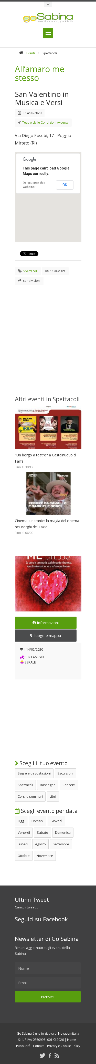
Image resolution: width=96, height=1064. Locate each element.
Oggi (21, 821)
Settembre (61, 844)
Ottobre (24, 855)
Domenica (63, 832)
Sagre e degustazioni (34, 773)
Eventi (30, 53)
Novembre (45, 855)
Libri (53, 796)
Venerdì (24, 832)
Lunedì (23, 844)
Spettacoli (25, 784)
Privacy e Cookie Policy (63, 1046)
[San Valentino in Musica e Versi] (48, 584)
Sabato (42, 832)
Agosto (40, 844)
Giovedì (56, 821)
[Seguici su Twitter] (42, 1055)
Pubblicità (23, 1046)
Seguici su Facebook (41, 919)
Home (71, 1039)
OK (64, 185)
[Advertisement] (48, 338)
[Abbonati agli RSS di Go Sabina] (57, 1055)
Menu (48, 33)
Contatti (39, 1046)
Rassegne (48, 784)
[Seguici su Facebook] (50, 1055)
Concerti (68, 784)
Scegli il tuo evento (43, 763)
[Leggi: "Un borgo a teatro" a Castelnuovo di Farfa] (48, 450)
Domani (37, 821)
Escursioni (65, 773)
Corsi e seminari (30, 796)
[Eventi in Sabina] (48, 4)
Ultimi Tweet (32, 899)
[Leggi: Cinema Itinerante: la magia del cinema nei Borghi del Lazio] (48, 516)
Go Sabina (24, 1033)
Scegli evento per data (49, 810)
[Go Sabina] (21, 53)
